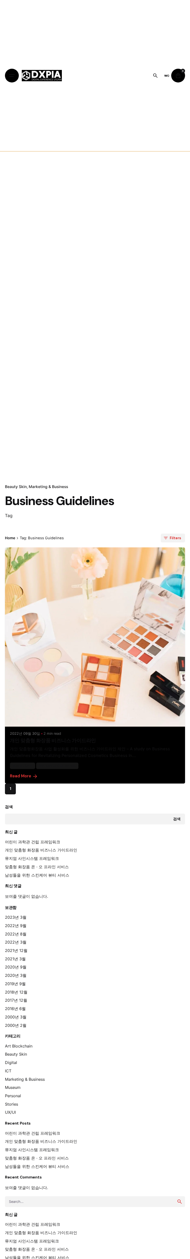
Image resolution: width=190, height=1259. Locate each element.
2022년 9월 (15, 925)
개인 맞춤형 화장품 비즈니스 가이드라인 (41, 850)
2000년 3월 (15, 1016)
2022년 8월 (15, 934)
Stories (11, 1104)
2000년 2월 (15, 1025)
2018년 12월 (16, 992)
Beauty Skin (16, 486)
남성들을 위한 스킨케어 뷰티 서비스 (37, 875)
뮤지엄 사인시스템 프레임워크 (32, 858)
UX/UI (10, 1112)
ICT (8, 1070)
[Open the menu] (12, 75)
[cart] (178, 75)
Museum (13, 1087)
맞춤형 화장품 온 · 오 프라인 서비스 (37, 866)
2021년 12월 (16, 950)
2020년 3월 (15, 975)
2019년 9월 (15, 983)
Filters (175, 538)
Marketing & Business (48, 486)
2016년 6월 (15, 1008)
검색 (9, 806)
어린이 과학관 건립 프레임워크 (32, 841)
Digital (11, 1062)
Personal (13, 1095)
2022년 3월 (15, 942)
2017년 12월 (16, 1000)
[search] (179, 1201)
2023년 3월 (15, 917)
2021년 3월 (15, 958)
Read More (20, 776)
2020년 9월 (15, 967)
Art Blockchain (18, 1046)
